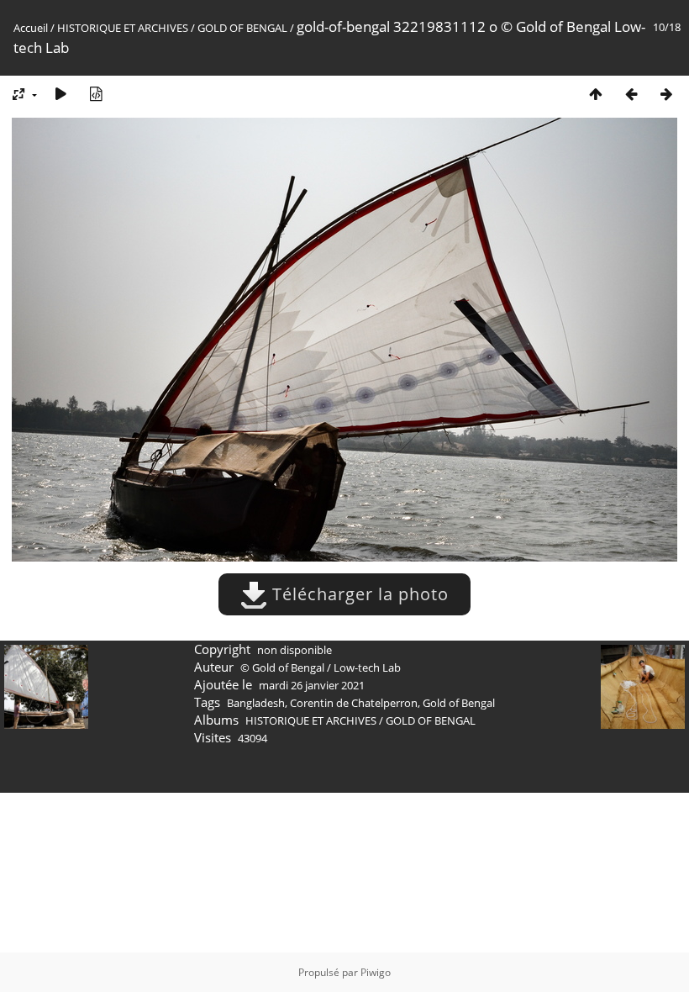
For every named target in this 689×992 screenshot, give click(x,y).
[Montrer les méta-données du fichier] (95, 93)
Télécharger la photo (358, 594)
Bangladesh (256, 702)
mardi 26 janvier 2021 (312, 685)
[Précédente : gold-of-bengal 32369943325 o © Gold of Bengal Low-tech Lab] (631, 93)
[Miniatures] (595, 93)
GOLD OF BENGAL (242, 27)
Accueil (30, 27)
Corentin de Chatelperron (354, 702)
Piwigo (375, 972)
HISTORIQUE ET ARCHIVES (122, 27)
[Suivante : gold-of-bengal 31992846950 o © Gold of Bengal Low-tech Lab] (666, 93)
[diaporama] (60, 93)
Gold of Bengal (459, 702)
